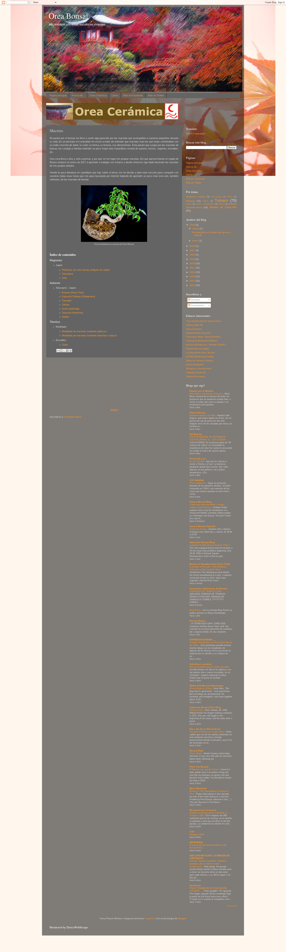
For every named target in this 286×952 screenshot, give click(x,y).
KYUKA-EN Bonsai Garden (200, 356)
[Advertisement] (114, 382)
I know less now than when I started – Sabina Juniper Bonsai (208, 506)
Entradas (195, 299)
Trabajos (221, 200)
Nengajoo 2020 (197, 834)
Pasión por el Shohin (201, 391)
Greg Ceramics (194, 329)
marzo (196, 228)
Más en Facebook (133, 95)
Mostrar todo (232, 906)
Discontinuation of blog (201, 688)
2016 (193, 272)
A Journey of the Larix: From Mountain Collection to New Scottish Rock (208, 568)
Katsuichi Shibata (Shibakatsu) (78, 296)
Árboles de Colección (223, 207)
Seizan (65, 304)
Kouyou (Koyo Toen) (73, 292)
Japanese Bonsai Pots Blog (205, 707)
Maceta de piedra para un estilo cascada (209, 667)
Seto (64, 278)
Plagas (206, 201)
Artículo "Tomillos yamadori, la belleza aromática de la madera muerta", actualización (208, 864)
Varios (189, 204)
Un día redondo (197, 461)
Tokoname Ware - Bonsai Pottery (203, 337)
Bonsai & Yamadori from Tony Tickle (210, 564)
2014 (193, 281)
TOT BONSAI (197, 480)
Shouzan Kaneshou (72, 312)
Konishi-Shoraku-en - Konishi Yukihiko (206, 344)
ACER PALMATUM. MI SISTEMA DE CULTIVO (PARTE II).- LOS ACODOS (208, 438)
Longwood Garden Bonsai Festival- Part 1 (210, 545)
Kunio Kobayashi (195, 364)
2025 (193, 225)
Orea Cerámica (98, 95)
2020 (193, 254)
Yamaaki (66, 300)
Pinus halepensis (198, 483)
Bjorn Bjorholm (198, 788)
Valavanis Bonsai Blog (202, 542)
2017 (193, 268)
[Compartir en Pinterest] (70, 350)
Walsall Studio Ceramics (198, 333)
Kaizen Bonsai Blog (201, 502)
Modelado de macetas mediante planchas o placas (89, 335)
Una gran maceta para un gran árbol (207, 731)
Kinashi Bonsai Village (197, 348)
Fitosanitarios (216, 197)
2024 (193, 246)
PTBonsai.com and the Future (204, 769)
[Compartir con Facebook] (67, 350)
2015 (193, 276)
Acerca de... (78, 95)
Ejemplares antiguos (196, 197)
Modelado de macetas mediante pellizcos (84, 331)
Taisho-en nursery (195, 376)
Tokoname (67, 273)
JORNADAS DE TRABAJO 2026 (206, 591)
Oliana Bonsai (197, 412)
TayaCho (149, 918)
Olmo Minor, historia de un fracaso (206, 393)
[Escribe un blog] (61, 350)
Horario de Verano (198, 529)
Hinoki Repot (196, 753)
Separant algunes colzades (203, 415)
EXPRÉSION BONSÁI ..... (203, 639)
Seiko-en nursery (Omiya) (199, 360)
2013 (193, 285)
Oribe (65, 344)
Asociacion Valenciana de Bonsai (208, 588)
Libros (115, 95)
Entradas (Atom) (73, 417)
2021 (193, 250)
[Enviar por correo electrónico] (58, 350)
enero (195, 240)
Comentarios (197, 305)
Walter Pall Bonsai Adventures (206, 685)
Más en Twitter (156, 95)
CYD (192, 832)
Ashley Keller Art (194, 325)
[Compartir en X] (64, 350)
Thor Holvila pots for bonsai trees (203, 321)
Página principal (57, 95)
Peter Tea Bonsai (199, 767)
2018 (193, 263)
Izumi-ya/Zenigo (71, 308)
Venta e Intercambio (205, 204)
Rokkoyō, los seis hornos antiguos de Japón (86, 270)
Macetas (190, 201)
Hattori (65, 317)
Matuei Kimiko (197, 710)
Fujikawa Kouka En (196, 372)
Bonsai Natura (198, 621)
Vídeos (221, 204)
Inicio (114, 410)
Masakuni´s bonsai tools (198, 368)
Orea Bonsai (68, 15)
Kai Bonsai (196, 434)
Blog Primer (195, 610)
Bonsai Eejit (196, 750)
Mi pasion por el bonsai (203, 810)
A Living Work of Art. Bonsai (200, 352)
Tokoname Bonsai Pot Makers (201, 341)
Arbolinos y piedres (201, 664)
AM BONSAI (196, 842)
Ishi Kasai (195, 885)
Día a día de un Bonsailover (205, 729)
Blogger (182, 918)
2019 (193, 259)
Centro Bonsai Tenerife (202, 526)
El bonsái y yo (198, 458)
